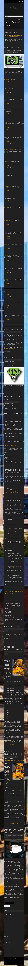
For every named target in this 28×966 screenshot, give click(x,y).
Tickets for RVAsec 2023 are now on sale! (14, 656)
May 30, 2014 (7, 331)
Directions (6, 925)
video (17, 52)
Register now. (17, 897)
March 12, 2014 (7, 359)
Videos (5, 52)
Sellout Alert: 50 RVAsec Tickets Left (11, 952)
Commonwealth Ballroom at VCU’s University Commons (14, 635)
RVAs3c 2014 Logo (11, 357)
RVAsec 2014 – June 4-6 (13, 626)
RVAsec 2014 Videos (12, 48)
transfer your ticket (8, 741)
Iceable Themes (18, 960)
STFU (14, 567)
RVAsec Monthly (7, 930)
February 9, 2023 (8, 652)
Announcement (19, 50)
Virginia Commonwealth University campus (12, 491)
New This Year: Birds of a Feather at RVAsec (12, 949)
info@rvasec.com (7, 450)
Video (8, 81)
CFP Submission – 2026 (8, 919)
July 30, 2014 (7, 50)
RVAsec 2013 (9, 425)
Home (16, 19)
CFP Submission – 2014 (13, 470)
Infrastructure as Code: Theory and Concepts (13, 884)
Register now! (14, 745)
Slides (8, 92)
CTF (5, 923)
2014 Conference (12, 33)
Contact (5, 921)
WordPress (8, 960)
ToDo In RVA (6, 936)
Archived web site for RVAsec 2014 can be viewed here (14, 36)
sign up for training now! (10, 348)
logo (10, 361)
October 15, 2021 (8, 835)
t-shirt (13, 361)
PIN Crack (9, 214)
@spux (13, 365)
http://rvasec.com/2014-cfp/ (10, 445)
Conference (19, 331)
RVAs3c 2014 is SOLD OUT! (14, 329)
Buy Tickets (7, 905)
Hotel (5, 928)
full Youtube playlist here (13, 74)
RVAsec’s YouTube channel (10, 41)
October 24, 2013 (8, 629)
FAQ (5, 927)
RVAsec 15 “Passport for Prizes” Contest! (12, 947)
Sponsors (6, 934)
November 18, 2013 (8, 401)
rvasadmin (13, 50)
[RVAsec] (14, 6)
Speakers (6, 932)
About (5, 917)
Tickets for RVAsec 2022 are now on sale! (14, 760)
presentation (10, 52)
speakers (14, 52)
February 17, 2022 (8, 756)
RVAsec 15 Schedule (8, 945)
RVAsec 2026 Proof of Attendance (10, 950)
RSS (12, 962)
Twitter (16, 962)
